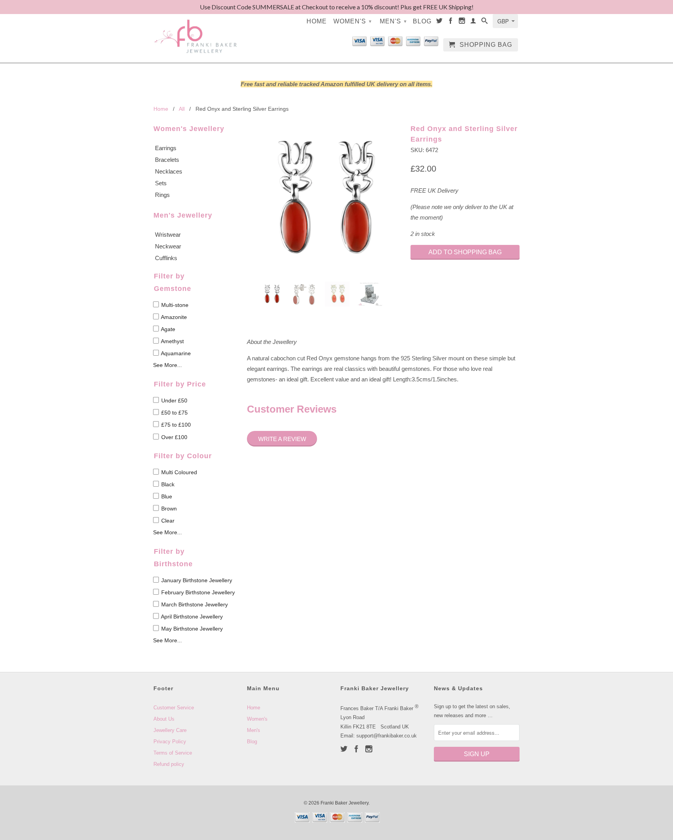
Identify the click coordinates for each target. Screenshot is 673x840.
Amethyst (172, 341)
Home (317, 21)
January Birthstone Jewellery (196, 580)
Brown (168, 508)
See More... (167, 365)
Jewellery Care (170, 730)
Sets (161, 183)
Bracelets (167, 159)
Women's (352, 21)
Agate (167, 329)
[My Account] (473, 22)
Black (167, 484)
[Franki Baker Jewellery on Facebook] (450, 22)
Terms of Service (172, 753)
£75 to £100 (175, 425)
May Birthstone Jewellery (191, 629)
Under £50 (173, 400)
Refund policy (168, 764)
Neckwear (168, 246)
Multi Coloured (178, 472)
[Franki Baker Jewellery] (196, 31)
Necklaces (168, 171)
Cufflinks (166, 258)
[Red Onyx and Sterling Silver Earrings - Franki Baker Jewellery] (325, 198)
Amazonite (173, 317)
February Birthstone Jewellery (197, 592)
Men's (393, 21)
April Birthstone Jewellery (191, 616)
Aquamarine (175, 353)
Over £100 (173, 437)
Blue (166, 496)
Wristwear (168, 234)
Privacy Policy (169, 741)
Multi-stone (174, 305)
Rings (162, 194)
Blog (422, 21)
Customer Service (173, 708)
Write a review (282, 439)
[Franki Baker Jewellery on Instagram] (462, 22)
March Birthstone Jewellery (194, 604)
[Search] (484, 22)
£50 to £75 (174, 412)
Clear (167, 520)
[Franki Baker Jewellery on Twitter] (439, 22)
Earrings (165, 148)
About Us (163, 719)
